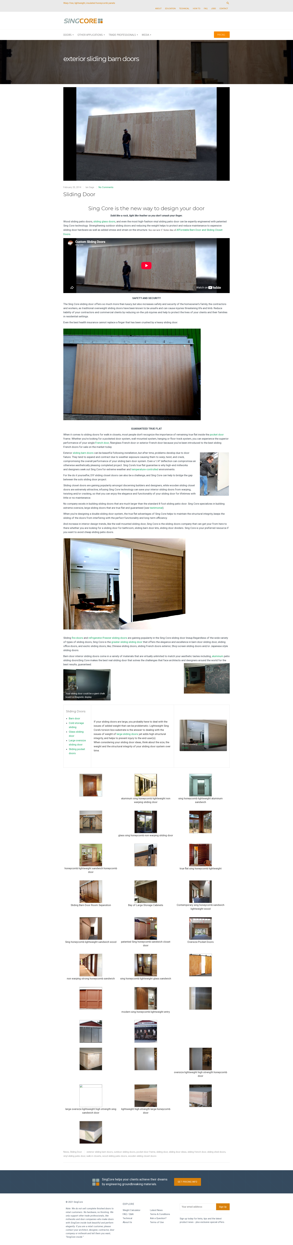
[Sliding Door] (146, 136)
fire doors (77, 637)
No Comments (106, 187)
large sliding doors (127, 734)
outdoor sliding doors (124, 1152)
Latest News (156, 1210)
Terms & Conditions (160, 1214)
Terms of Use (157, 1222)
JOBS (213, 8)
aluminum (217, 656)
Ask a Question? (158, 1218)
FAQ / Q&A (128, 1214)
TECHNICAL (184, 8)
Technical (127, 1218)
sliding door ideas (177, 1152)
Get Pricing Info (187, 1182)
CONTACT (223, 8)
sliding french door (197, 1152)
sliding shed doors (216, 1152)
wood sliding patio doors (114, 1156)
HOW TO (196, 8)
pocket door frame (145, 1152)
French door (102, 442)
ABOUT (158, 8)
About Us (127, 1222)
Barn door (74, 718)
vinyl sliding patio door (74, 1156)
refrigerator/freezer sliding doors (108, 637)
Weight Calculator (131, 1210)
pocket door (217, 434)
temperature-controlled (144, 469)
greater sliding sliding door (126, 641)
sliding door (162, 1152)
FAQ (206, 8)
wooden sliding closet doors (142, 1156)
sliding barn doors (83, 452)
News (66, 1152)
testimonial (156, 507)
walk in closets (93, 1156)
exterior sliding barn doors (100, 1152)
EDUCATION (170, 8)
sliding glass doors (104, 221)
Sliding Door (79, 194)
